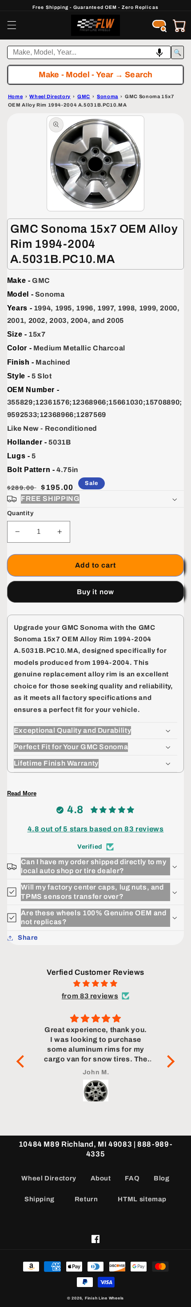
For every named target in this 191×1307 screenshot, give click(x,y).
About (101, 1178)
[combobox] (89, 52)
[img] (95, 983)
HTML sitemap (142, 1199)
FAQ (132, 1178)
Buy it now (95, 592)
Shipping (39, 1199)
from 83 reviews (90, 996)
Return (86, 1199)
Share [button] (28, 937)
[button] (11, 25)
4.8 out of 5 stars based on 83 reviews (96, 829)
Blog (162, 1178)
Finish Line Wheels (104, 1298)
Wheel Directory (48, 1178)
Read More (21, 793)
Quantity (20, 513)
